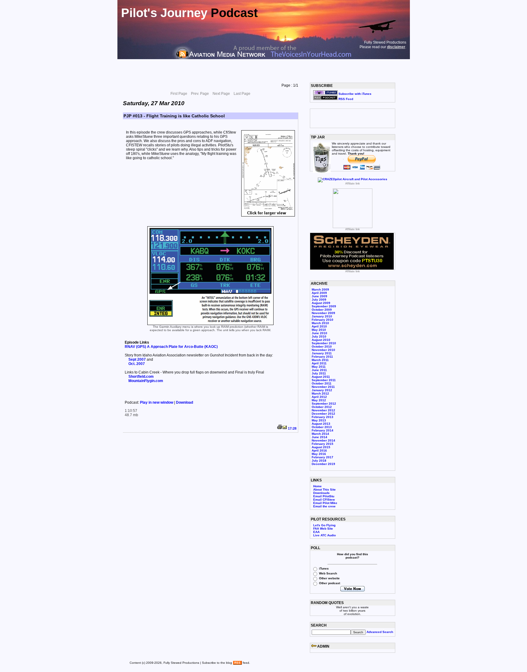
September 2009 (324, 306)
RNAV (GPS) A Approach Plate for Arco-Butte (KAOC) (171, 347)
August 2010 (321, 339)
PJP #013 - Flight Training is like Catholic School (174, 115)
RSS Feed (345, 99)
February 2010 (322, 319)
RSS (237, 662)
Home (317, 486)
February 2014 (322, 430)
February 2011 (322, 356)
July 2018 (319, 460)
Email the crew (324, 506)
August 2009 (321, 303)
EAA (316, 532)
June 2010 (319, 333)
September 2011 (324, 380)
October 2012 (322, 407)
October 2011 (322, 383)
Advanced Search (380, 632)
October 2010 (322, 346)
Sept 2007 (137, 359)
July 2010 (319, 336)
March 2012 (320, 393)
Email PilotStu (323, 496)
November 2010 (323, 350)
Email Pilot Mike (325, 503)
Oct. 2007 (136, 364)
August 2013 (321, 423)
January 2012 (322, 390)
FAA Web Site (323, 528)
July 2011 (319, 373)
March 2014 (320, 433)
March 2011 (320, 360)
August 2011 (321, 376)
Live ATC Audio (324, 535)
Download (184, 402)
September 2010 (324, 343)
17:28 (292, 428)
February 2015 (322, 443)
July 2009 (319, 299)
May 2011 (319, 366)
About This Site (324, 489)
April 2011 (319, 363)
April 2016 (319, 450)
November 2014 (323, 440)
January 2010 (322, 316)
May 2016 (319, 454)
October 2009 (322, 309)
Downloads (321, 493)
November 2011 (323, 386)
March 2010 (320, 323)
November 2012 (323, 410)
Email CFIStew (324, 499)
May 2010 (319, 329)
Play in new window (157, 402)
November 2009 (323, 313)
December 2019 (323, 464)
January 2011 (322, 353)
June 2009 (319, 296)
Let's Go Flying (324, 525)
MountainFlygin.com (145, 381)
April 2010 (319, 326)
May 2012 (319, 400)
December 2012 (323, 413)
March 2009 (320, 289)
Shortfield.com (141, 376)
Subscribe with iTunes (354, 93)
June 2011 (319, 370)
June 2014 (319, 437)
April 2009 (319, 293)
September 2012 (324, 403)
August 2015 (321, 447)
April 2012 (319, 397)
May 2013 (319, 420)
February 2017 (322, 457)
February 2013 (322, 417)
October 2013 (322, 427)
